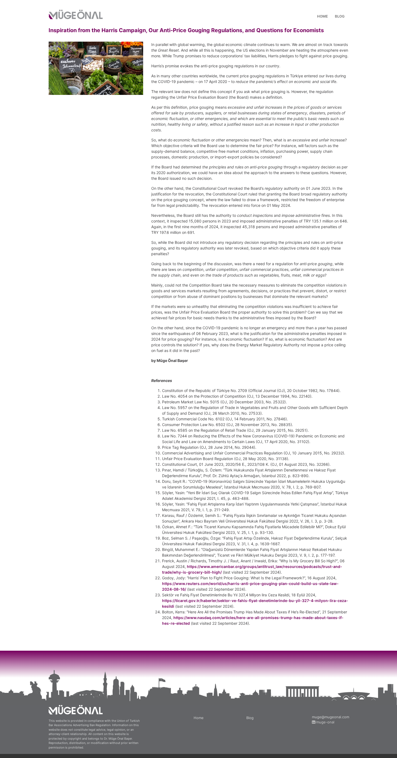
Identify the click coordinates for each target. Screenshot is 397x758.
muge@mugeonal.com (330, 717)
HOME (322, 16)
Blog (250, 718)
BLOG (340, 16)
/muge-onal (324, 722)
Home (199, 718)
